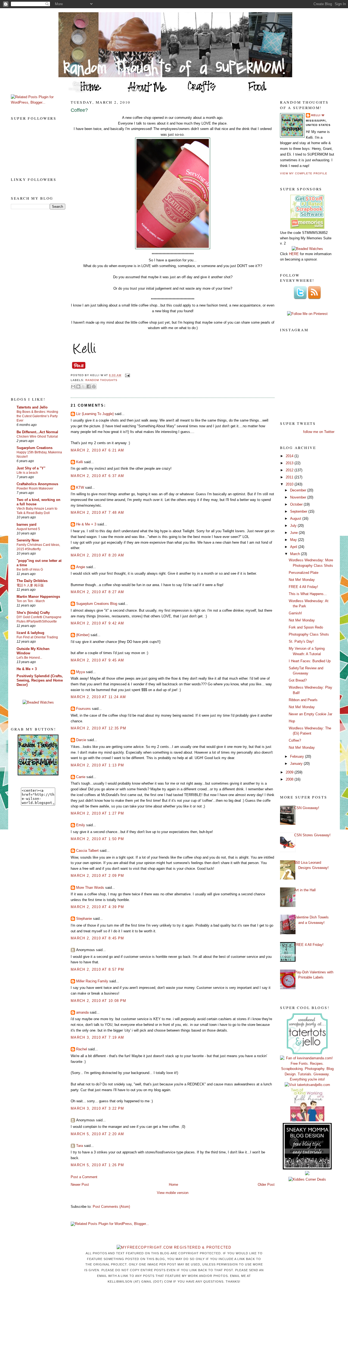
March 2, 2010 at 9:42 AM (97, 623)
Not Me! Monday (302, 580)
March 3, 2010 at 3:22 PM (97, 1108)
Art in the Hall (305, 890)
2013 (290, 463)
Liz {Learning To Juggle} (95, 414)
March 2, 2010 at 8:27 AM (97, 592)
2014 (290, 456)
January (297, 764)
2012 (290, 470)
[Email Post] (126, 375)
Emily (80, 825)
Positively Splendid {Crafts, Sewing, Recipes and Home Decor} (40, 680)
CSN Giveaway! (306, 808)
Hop (292, 721)
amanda (82, 1012)
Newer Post (80, 1185)
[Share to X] (83, 386)
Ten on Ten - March (31, 601)
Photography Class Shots (309, 634)
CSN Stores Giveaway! (312, 835)
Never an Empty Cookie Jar (310, 714)
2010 (290, 484)
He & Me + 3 (27, 669)
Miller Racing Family (92, 981)
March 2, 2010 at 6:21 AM (97, 450)
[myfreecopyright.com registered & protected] (174, 1247)
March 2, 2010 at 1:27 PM (97, 813)
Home (173, 1185)
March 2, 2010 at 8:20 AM (97, 555)
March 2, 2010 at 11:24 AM (98, 697)
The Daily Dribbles (32, 581)
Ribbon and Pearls (303, 700)
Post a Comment (84, 1177)
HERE (294, 254)
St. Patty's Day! (301, 641)
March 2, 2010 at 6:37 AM (97, 476)
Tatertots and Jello (32, 407)
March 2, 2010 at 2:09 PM (97, 876)
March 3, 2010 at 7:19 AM (97, 1037)
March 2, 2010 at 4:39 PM (97, 907)
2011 (290, 477)
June (294, 533)
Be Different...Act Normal (37, 432)
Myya (80, 672)
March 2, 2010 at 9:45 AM (97, 660)
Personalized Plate (303, 573)
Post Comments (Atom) (111, 1207)
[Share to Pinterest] (94, 386)
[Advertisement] (32, 302)
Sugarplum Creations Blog (96, 604)
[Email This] (73, 386)
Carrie (80, 777)
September (299, 511)
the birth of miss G (30, 569)
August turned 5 (28, 529)
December (298, 490)
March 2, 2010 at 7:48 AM (97, 512)
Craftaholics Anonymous (37, 484)
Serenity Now (28, 540)
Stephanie (84, 919)
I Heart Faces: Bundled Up (310, 661)
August (296, 518)
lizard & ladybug (30, 633)
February (297, 756)
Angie (80, 567)
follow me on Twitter (318, 432)
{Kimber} (82, 635)
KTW (80, 487)
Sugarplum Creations (34, 448)
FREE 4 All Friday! (303, 587)
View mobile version (172, 1193)
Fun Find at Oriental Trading (37, 637)
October (297, 504)
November (298, 497)
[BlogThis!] (78, 386)
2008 (290, 779)
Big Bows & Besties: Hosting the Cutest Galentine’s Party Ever (37, 416)
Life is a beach (27, 473)
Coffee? (79, 110)
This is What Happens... (308, 594)
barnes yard (26, 524)
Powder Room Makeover (35, 488)
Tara (79, 1146)
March (295, 554)
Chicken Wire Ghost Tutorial (37, 436)
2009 (290, 772)
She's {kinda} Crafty (33, 613)
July (294, 526)
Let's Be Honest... (29, 658)
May (294, 540)
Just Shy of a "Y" (31, 468)
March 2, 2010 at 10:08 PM (98, 1001)
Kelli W (317, 115)
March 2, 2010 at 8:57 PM (97, 969)
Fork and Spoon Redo (306, 627)
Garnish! (295, 613)
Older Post (266, 1185)
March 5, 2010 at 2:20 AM (97, 1134)
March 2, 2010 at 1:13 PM (97, 765)
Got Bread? (298, 680)
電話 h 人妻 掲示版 (30, 585)
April (294, 547)
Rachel (81, 1049)
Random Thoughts (101, 380)
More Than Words (90, 888)
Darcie (81, 740)
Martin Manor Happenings (38, 597)
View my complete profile (303, 173)
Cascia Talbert (87, 851)
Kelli (79, 462)
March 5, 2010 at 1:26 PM (97, 1165)
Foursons (83, 709)
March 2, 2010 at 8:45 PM (97, 938)
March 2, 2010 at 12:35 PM (98, 728)
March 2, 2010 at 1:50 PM (97, 839)
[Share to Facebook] (88, 386)
